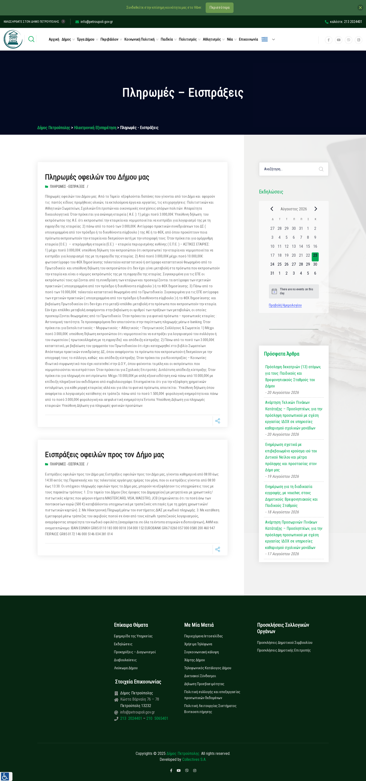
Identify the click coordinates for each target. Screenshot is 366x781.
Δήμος (66, 39)
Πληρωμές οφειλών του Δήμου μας (97, 177)
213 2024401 (131, 718)
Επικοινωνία (248, 39)
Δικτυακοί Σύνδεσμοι (200, 676)
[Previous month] (272, 209)
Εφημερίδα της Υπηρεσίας (133, 636)
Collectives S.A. (194, 759)
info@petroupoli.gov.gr (97, 22)
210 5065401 (156, 718)
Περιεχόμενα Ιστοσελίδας (203, 636)
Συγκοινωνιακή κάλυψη (201, 652)
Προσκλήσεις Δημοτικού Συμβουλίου (284, 642)
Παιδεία (167, 39)
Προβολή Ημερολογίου (285, 305)
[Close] (360, 7)
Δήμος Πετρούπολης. (183, 753)
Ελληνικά (270, 39)
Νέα (230, 39)
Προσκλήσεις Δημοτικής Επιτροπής (284, 650)
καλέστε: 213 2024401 (346, 22)
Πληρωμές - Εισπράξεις (67, 186)
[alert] (294, 291)
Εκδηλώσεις (123, 644)
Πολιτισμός (188, 39)
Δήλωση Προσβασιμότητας (204, 684)
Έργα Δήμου (85, 39)
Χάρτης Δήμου (194, 660)
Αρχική (54, 39)
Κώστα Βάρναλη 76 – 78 (139, 699)
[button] (6, 776)
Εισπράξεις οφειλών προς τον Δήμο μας (104, 454)
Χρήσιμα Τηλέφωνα (198, 644)
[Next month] (316, 209)
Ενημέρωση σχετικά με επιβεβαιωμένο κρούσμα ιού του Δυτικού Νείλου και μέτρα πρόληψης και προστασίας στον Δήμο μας (291, 457)
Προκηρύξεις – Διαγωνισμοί (135, 652)
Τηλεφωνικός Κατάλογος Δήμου (207, 668)
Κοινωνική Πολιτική (139, 39)
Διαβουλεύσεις (125, 660)
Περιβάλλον (109, 39)
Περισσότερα (220, 7)
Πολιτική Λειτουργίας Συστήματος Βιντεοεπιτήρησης (210, 709)
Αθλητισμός (212, 39)
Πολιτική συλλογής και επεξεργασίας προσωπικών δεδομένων (212, 695)
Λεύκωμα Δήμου (126, 668)
